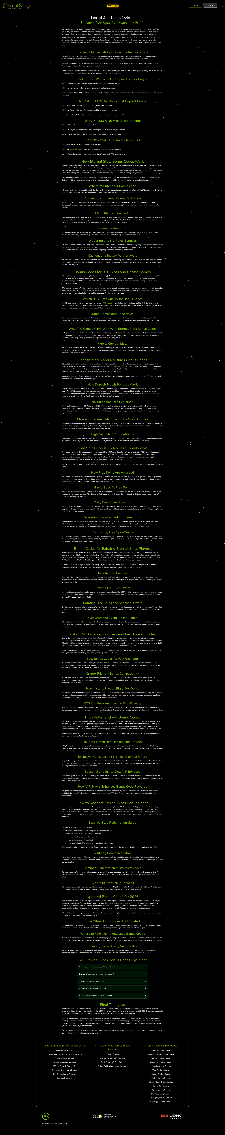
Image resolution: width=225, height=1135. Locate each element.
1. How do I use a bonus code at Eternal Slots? (97, 967)
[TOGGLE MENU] (222, 5)
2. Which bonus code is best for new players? (96, 974)
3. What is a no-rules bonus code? (92, 981)
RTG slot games (109, 303)
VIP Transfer (112, 6)
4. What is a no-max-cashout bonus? (93, 988)
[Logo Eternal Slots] (16, 6)
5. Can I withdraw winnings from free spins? (96, 995)
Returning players (76, 149)
